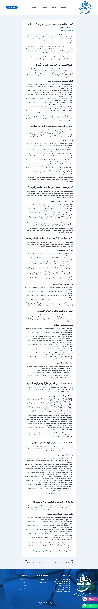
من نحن (54, 7)
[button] (44, 7)
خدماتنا (44, 7)
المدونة (34, 7)
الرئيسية (63, 7)
